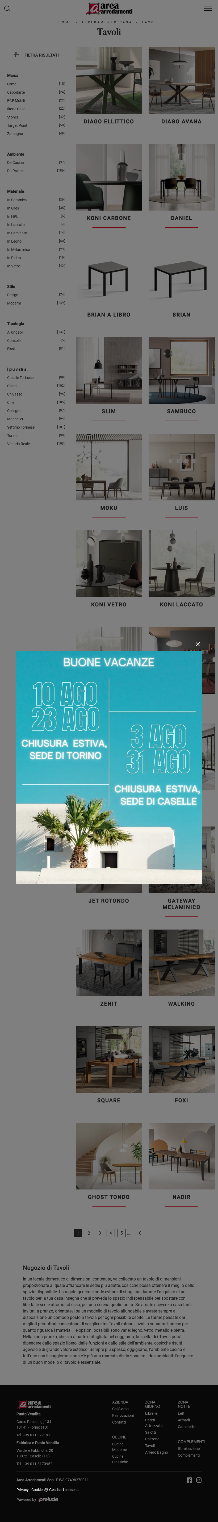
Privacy (22, 1490)
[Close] (198, 644)
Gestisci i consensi (64, 1490)
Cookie (37, 1490)
